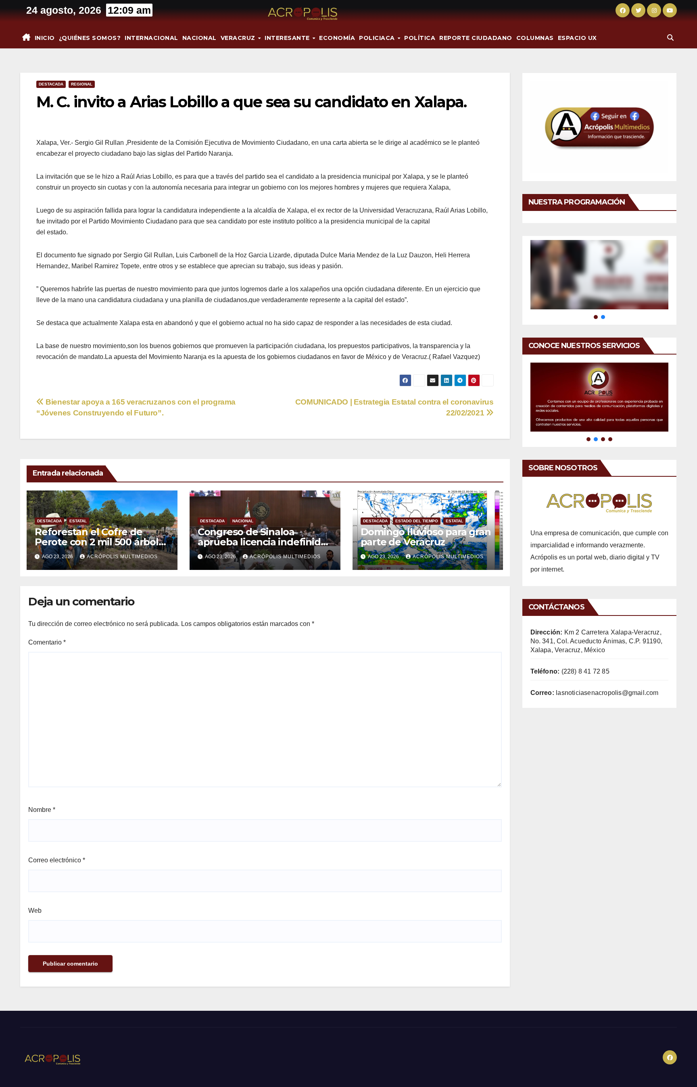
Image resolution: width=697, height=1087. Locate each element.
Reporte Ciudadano (475, 38)
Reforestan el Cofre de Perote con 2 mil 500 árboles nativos (102, 542)
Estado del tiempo (416, 521)
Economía (337, 38)
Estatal (78, 521)
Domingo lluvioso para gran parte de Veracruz (426, 537)
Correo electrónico (56, 860)
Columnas (535, 38)
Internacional (151, 38)
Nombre (41, 809)
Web (35, 910)
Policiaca (377, 38)
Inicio (45, 38)
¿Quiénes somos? (90, 38)
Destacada (51, 84)
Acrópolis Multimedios (122, 556)
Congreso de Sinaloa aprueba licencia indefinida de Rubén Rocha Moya (262, 542)
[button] (670, 37)
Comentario (47, 642)
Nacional (199, 38)
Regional (81, 84)
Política (419, 38)
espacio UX (577, 38)
